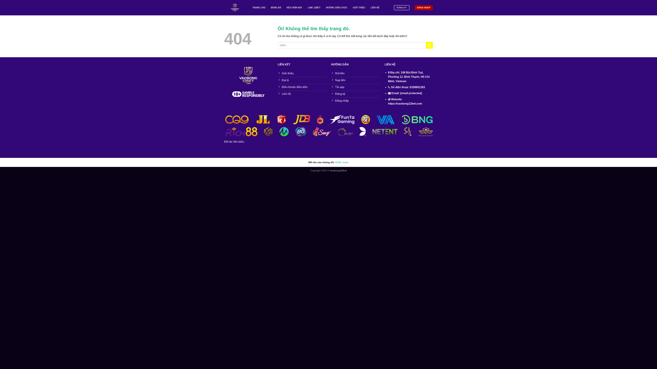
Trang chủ (258, 7)
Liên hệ (375, 7)
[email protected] (411, 93)
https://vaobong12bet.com (405, 103)
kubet (346, 162)
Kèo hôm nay (294, 7)
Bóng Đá (276, 7)
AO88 (338, 162)
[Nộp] (429, 45)
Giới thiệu (359, 7)
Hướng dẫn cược (336, 7)
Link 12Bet (314, 7)
